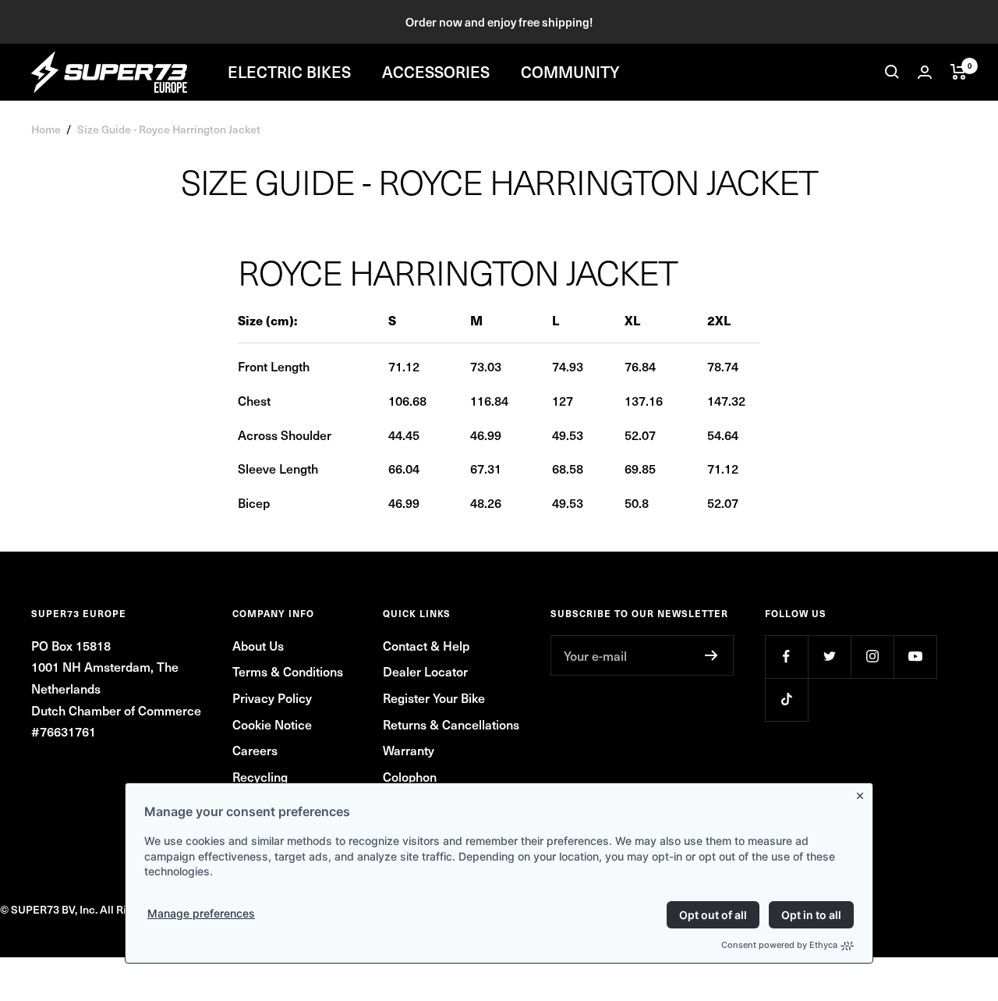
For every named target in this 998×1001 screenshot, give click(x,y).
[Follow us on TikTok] (786, 699)
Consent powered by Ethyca (779, 944)
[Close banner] (863, 792)
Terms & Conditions (287, 671)
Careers (255, 749)
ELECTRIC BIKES (289, 72)
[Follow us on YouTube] (915, 656)
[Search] (892, 72)
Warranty (408, 749)
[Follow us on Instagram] (872, 656)
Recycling (260, 776)
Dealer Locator (425, 671)
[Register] (711, 655)
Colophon (410, 776)
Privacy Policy (272, 697)
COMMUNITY (570, 72)
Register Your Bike (434, 697)
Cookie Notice (272, 724)
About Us (258, 645)
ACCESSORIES (436, 72)
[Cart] (958, 72)
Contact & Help (426, 645)
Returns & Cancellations (451, 724)
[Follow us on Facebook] (786, 656)
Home (46, 129)
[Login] (925, 72)
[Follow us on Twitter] (829, 656)
